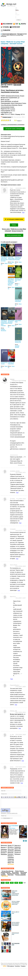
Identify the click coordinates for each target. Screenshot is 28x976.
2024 (12, 882)
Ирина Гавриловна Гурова (18, 103)
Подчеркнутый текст (5, 797)
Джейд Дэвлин (12, 828)
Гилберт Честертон (3, 330)
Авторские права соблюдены (14, 128)
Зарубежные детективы (14, 90)
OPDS (4, 966)
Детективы (4, 850)
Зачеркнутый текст (7, 797)
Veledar (12, 379)
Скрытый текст (19, 797)
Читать (14, 225)
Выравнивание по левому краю (9, 797)
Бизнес (10, 845)
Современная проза (13, 857)
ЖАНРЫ (23, 23)
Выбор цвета (17, 797)
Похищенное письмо (4, 363)
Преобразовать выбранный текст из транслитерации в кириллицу (23, 797)
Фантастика (4, 845)
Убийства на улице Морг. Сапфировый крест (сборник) (4, 323)
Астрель (12, 108)
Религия (10, 855)
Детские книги (11, 847)
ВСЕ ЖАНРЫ (11, 864)
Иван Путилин (11, 262)
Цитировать (21, 465)
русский (7, 99)
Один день (11, 874)
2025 (7, 882)
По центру (11, 797)
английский (15, 101)
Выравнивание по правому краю (13, 797)
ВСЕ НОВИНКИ (7, 23)
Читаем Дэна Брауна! (7, 871)
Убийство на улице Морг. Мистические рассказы (4, 258)
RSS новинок (10, 966)
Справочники (11, 859)
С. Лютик (17, 284)
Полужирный (2, 797)
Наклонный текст (4, 797)
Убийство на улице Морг (18, 300)
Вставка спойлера (24, 797)
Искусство (10, 852)
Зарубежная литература (10, 92)
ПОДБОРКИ (6, 30)
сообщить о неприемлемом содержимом (12, 124)
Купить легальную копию (14, 235)
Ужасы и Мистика (12, 860)
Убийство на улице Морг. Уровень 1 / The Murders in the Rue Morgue (11, 281)
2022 (21, 882)
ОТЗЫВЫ (6, 27)
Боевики (3, 852)
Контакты (17, 966)
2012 (10, 112)
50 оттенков (15, 872)
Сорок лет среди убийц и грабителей (11, 258)
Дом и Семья (11, 849)
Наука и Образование (20, 848)
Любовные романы (6, 849)
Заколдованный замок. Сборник (11, 322)
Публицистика (18, 854)
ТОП (16, 23)
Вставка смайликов (15, 797)
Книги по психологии (20, 845)
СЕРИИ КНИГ (16, 27)
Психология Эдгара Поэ (18, 341)
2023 (16, 882)
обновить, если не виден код (9, 813)
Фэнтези (3, 847)
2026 (3, 882)
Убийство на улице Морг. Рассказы (18, 258)
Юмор (9, 862)
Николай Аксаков (17, 346)
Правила (23, 966)
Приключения (4, 854)
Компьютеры (18, 847)
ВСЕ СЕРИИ (5, 876)
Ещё (23, 212)
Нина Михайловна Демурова (9, 105)
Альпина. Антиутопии (13, 873)
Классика (10, 854)
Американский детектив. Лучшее (14, 95)
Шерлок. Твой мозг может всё (18, 280)
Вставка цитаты (21, 797)
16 (18, 97)
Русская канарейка (20, 874)
